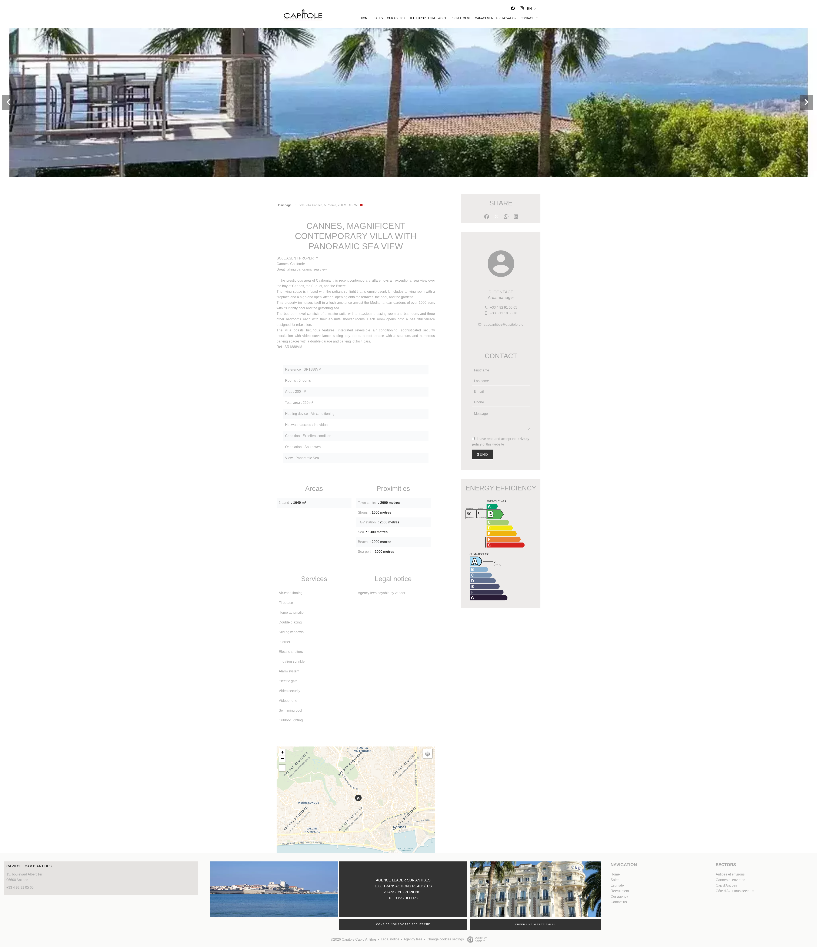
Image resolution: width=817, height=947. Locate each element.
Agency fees (413, 939)
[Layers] (427, 753)
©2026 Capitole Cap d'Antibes (354, 939)
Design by (481, 939)
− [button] (282, 758)
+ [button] (282, 752)
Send (482, 454)
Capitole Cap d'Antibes (29, 866)
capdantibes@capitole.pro (503, 324)
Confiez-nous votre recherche (403, 924)
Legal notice (390, 939)
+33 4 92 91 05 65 (503, 307)
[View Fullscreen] (282, 768)
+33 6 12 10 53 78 (503, 313)
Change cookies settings (445, 939)
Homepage (284, 205)
